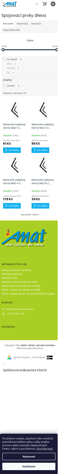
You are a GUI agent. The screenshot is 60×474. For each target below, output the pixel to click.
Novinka (13, 68)
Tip (10, 72)
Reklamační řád (10, 277)
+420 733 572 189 (15, 313)
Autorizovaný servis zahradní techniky (21, 285)
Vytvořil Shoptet (21, 357)
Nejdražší (36, 23)
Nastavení (29, 456)
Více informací (44, 448)
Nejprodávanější (11, 29)
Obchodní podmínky (12, 274)
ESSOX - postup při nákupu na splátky (21, 289)
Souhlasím (28, 466)
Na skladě (14, 59)
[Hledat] (37, 4)
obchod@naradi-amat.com (20, 309)
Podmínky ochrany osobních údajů (19, 281)
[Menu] (53, 4)
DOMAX (13, 85)
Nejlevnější (22, 23)
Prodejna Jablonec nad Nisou (16, 270)
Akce (11, 63)
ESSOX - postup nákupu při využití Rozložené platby (28, 293)
